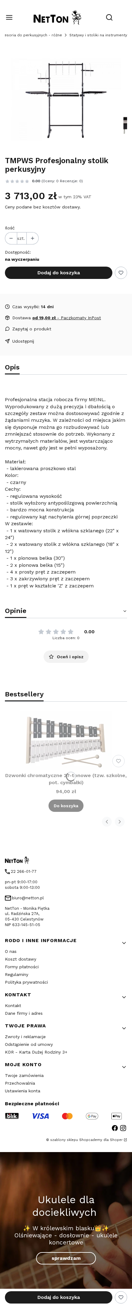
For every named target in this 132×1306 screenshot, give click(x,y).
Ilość (10, 227)
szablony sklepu (64, 1140)
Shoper (116, 1140)
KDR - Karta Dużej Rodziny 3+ (36, 1052)
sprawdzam (66, 1258)
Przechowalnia (20, 1083)
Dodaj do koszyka (58, 273)
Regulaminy (16, 974)
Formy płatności (22, 966)
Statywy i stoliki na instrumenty (98, 35)
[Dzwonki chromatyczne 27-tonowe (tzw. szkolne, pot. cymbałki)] (66, 740)
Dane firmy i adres (24, 1013)
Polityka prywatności (26, 982)
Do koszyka (66, 805)
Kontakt (13, 1005)
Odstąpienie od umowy (29, 1044)
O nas (11, 951)
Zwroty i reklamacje (25, 1036)
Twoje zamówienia (24, 1075)
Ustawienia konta (22, 1090)
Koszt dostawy (20, 959)
